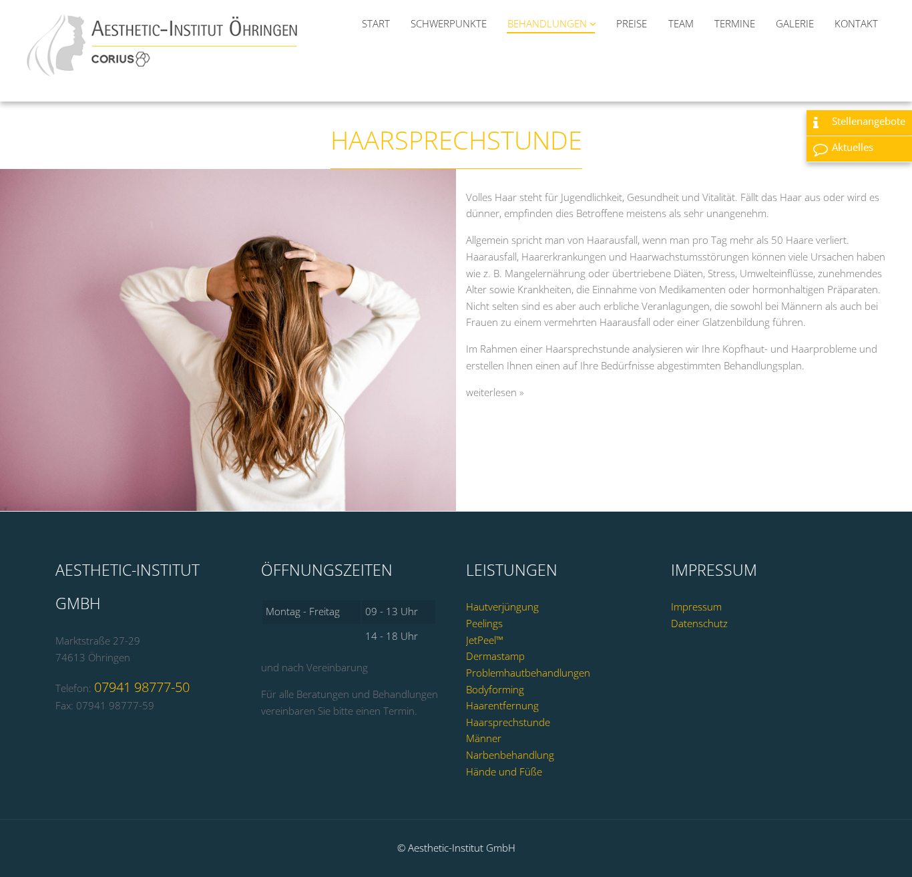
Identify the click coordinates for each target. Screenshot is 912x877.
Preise (631, 23)
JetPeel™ (484, 640)
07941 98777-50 (142, 687)
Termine (734, 23)
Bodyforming (495, 690)
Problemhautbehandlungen (528, 673)
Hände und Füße (504, 772)
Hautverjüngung (502, 607)
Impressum (696, 607)
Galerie (795, 23)
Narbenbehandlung (510, 755)
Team (681, 23)
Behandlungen (548, 23)
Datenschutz (699, 624)
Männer (483, 738)
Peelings (484, 624)
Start (376, 23)
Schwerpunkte (449, 23)
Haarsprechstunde (508, 722)
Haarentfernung (502, 706)
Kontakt (856, 23)
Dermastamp (495, 656)
